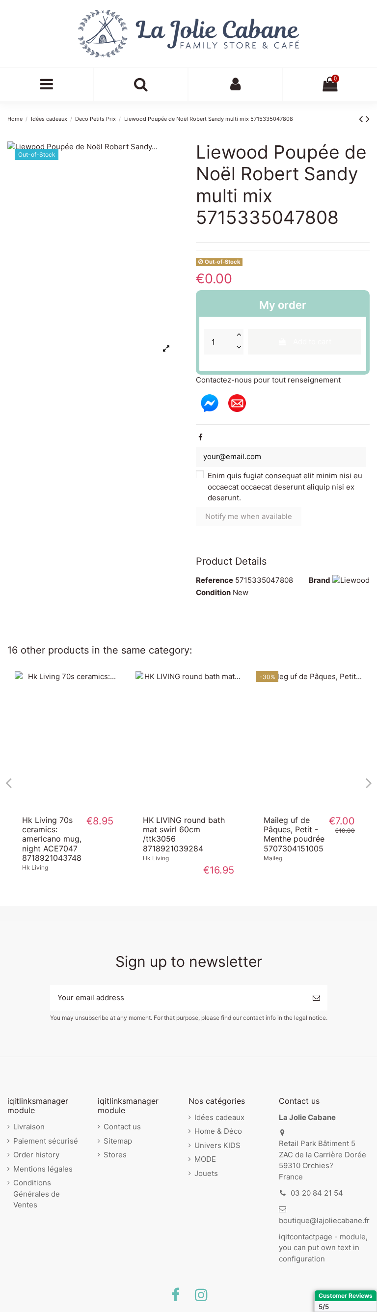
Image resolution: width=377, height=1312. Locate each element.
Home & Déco (218, 1131)
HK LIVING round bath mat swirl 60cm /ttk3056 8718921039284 (184, 834)
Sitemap (118, 1141)
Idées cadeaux (219, 1117)
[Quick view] (67, 804)
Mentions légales (43, 1169)
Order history (36, 1154)
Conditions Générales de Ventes (36, 1193)
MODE (205, 1159)
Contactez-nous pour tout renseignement (268, 379)
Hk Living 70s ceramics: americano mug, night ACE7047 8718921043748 (51, 839)
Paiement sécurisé (45, 1141)
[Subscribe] (316, 998)
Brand (319, 580)
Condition (213, 592)
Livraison (29, 1126)
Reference (214, 580)
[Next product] (368, 118)
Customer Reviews (346, 1295)
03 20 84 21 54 (317, 1193)
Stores (115, 1154)
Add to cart (312, 341)
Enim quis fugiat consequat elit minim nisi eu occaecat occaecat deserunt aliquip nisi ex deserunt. (285, 486)
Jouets (206, 1173)
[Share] (200, 437)
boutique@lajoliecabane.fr (324, 1220)
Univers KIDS (217, 1145)
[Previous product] (362, 118)
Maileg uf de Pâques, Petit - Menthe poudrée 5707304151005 (294, 834)
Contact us (122, 1126)
